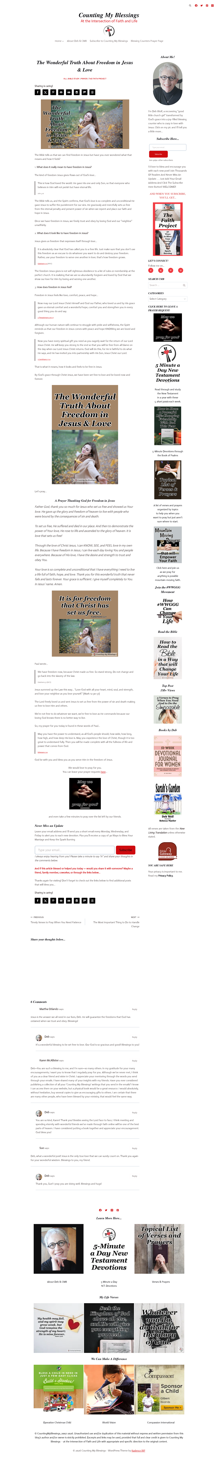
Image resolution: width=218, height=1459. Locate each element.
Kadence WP (138, 1450)
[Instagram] (212, 5)
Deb (47, 1036)
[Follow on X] (160, 270)
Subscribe (125, 850)
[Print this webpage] (69, 92)
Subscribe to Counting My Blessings (109, 41)
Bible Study (73, 79)
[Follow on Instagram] (180, 270)
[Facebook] (196, 5)
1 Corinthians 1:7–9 (44, 359)
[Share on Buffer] (77, 92)
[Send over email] (61, 92)
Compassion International (160, 1422)
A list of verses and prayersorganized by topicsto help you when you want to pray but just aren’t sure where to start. (167, 513)
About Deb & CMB (77, 41)
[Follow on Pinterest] (170, 270)
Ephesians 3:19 (43, 752)
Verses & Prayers (161, 1281)
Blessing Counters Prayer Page (147, 41)
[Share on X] (45, 92)
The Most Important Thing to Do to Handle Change (116, 922)
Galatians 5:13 (43, 264)
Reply (134, 1009)
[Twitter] (201, 5)
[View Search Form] (190, 5)
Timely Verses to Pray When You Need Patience (56, 920)
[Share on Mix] (84, 92)
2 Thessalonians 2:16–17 (46, 318)
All (65, 79)
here (103, 771)
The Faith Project (97, 79)
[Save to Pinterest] (53, 92)
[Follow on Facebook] (150, 270)
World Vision (109, 1422)
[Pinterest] (207, 5)
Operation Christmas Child (57, 1422)
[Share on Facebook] (37, 92)
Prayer (84, 79)
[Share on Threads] (92, 92)
